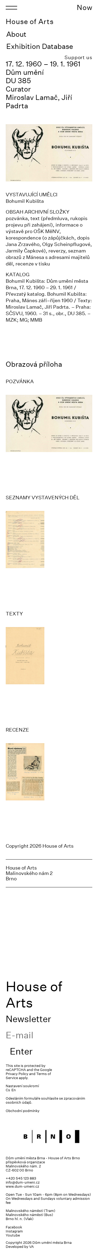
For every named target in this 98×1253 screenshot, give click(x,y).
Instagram (14, 1231)
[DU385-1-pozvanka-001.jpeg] (49, 423)
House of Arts (30, 21)
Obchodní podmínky (22, 1111)
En (13, 1090)
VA (31, 1246)
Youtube (13, 1235)
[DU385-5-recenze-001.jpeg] (49, 771)
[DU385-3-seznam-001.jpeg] (49, 539)
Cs (8, 1090)
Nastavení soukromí (22, 1086)
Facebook (14, 1227)
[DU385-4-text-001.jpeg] (49, 655)
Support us (78, 57)
